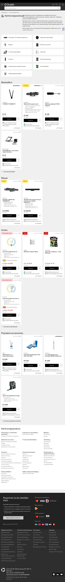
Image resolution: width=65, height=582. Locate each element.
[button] (53, 4)
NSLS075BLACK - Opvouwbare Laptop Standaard (10, 151)
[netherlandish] (50, 524)
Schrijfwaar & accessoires (7, 477)
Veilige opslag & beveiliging (30, 471)
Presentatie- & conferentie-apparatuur (10, 436)
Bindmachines (26, 461)
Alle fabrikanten (53, 544)
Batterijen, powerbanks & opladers (9, 441)
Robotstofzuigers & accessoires (8, 454)
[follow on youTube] (61, 574)
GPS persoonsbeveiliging (28, 473)
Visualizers (25, 457)
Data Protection (22, 544)
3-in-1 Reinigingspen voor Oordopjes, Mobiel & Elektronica (53, 355)
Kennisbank (52, 532)
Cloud (19, 542)
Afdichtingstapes (5, 480)
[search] (58, 8)
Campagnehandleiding (8, 551)
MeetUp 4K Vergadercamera (31, 103)
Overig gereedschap (48, 464)
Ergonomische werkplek (28, 434)
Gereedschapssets (48, 462)
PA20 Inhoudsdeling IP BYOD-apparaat (52, 104)
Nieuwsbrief (52, 535)
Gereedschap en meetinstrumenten (49, 453)
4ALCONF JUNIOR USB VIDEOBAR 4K (8, 200)
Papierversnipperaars (27, 455)
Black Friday (52, 549)
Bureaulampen (47, 441)
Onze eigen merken (39, 542)
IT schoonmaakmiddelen (29, 439)
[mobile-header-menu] (2, 4)
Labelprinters (26, 459)
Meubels (46, 432)
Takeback (20, 551)
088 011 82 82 (14, 524)
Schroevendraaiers (48, 457)
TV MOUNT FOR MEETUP (9, 103)
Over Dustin (36, 535)
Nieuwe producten (54, 547)
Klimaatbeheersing (5, 445)
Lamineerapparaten (27, 462)
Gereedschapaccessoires (49, 459)
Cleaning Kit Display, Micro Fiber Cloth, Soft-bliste (32, 355)
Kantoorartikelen (6, 471)
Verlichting (47, 439)
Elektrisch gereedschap (49, 455)
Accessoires (25, 468)
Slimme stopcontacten (6, 459)
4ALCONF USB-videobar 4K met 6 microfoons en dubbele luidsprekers (32, 200)
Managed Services (22, 532)
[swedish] (36, 524)
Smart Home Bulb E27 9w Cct (10, 251)
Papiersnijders (26, 466)
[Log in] (60, 4)
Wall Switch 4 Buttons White (31, 251)
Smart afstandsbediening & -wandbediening (11, 462)
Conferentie (4, 473)
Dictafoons (25, 454)
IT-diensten (20, 549)
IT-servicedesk (21, 558)
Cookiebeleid (5, 549)
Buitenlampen (47, 446)
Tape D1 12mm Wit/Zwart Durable (11, 395)
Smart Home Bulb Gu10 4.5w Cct (11, 297)
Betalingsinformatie (7, 535)
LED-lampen (46, 445)
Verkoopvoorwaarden (7, 542)
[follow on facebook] (53, 574)
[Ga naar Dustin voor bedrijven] (9, 4)
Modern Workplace (23, 537)
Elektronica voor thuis (7, 439)
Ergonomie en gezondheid (30, 432)
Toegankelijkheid (6, 558)
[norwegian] (39, 524)
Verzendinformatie (6, 537)
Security (19, 547)
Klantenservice (5, 532)
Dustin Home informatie (8, 561)
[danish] (43, 524)
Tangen (45, 461)
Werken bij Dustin (38, 537)
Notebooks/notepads (6, 475)
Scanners (25, 464)
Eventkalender (53, 537)
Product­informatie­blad (12, 260)
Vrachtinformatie (6, 539)
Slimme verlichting (5, 455)
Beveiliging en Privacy (39, 547)
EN (5, 494)
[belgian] (53, 524)
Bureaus (46, 436)
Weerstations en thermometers (8, 446)
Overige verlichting (48, 448)
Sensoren (3, 457)
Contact (35, 544)
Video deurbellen (5, 464)
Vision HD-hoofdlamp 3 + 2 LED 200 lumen (53, 252)
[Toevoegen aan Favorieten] (18, 119)
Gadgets (3, 443)
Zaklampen (46, 443)
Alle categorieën (54, 542)
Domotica (4, 452)
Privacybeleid (5, 547)
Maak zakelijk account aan (13, 517)
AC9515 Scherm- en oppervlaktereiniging (8, 355)
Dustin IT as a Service (23, 535)
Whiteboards (4, 482)
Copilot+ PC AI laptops (55, 551)
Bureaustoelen (47, 434)
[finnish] (46, 524)
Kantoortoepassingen (29, 452)
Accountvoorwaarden (7, 544)
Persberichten (37, 532)
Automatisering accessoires (7, 468)
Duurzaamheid (37, 539)
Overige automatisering (6, 466)
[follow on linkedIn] (57, 574)
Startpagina (4, 12)
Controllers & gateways (6, 461)
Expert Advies (53, 539)
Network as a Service (23, 539)
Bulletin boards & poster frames (8, 478)
